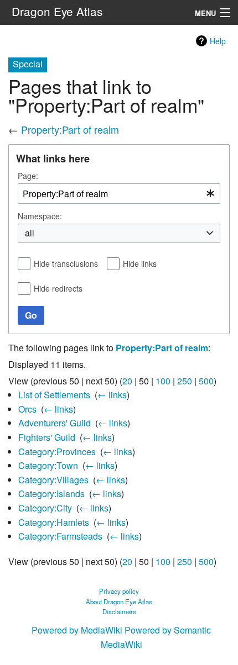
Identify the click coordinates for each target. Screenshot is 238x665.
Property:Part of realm (70, 129)
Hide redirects (58, 288)
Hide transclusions (66, 263)
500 (206, 380)
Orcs (27, 409)
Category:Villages (53, 479)
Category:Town (48, 465)
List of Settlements (54, 394)
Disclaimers (119, 611)
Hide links (140, 263)
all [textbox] (29, 233)
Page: (28, 175)
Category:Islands (51, 493)
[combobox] (119, 193)
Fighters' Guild (46, 437)
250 (184, 380)
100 (163, 380)
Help (218, 40)
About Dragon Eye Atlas (119, 601)
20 (127, 380)
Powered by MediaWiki (77, 630)
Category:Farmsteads (60, 536)
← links (112, 394)
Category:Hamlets (53, 522)
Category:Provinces (57, 451)
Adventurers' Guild (54, 422)
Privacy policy (119, 591)
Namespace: (40, 215)
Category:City (45, 508)
